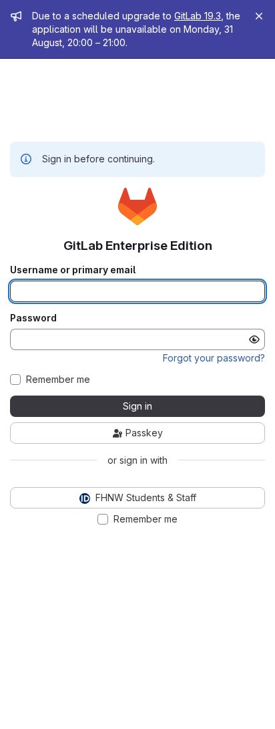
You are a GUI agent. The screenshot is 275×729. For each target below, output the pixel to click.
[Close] (259, 16)
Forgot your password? (214, 357)
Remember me (58, 379)
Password (33, 318)
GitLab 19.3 (197, 15)
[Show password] (254, 339)
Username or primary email (72, 270)
